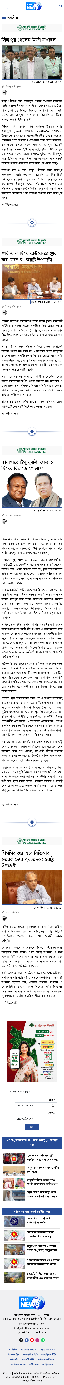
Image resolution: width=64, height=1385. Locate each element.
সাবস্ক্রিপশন (47, 1364)
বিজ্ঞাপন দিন (13, 1355)
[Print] (4, 92)
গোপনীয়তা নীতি (48, 1355)
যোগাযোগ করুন (47, 1350)
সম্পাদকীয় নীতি (30, 1355)
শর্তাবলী (14, 1360)
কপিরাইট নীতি (27, 1360)
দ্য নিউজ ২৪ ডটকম (23, 1374)
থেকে (51, 1113)
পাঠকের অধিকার (46, 1360)
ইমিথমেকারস (36, 1381)
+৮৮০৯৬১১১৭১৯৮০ (35, 1324)
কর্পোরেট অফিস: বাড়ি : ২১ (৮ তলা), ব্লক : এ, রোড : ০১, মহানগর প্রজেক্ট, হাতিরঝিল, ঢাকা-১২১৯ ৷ (32, 1317)
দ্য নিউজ (13, 1350)
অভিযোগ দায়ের (18, 1364)
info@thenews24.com (32, 1332)
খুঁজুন (32, 1127)
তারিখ (52, 1099)
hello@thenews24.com (36, 1329)
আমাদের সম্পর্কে (29, 1350)
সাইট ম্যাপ (34, 1364)
